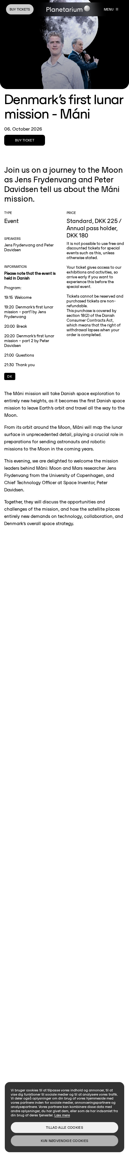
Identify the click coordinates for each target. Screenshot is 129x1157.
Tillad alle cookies (64, 1127)
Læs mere (62, 1115)
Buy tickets (20, 9)
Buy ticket (24, 140)
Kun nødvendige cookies (64, 1140)
